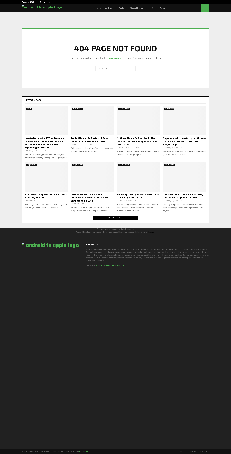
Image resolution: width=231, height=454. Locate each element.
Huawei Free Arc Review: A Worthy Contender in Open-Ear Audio (183, 196)
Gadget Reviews (137, 8)
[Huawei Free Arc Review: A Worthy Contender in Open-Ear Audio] (184, 177)
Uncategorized (77, 108)
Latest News (33, 100)
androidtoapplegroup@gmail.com (110, 265)
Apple (121, 8)
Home (98, 8)
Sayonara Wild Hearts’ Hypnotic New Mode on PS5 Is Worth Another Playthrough (184, 141)
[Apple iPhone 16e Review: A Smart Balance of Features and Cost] (92, 120)
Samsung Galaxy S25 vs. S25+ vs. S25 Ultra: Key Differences (138, 196)
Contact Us (203, 451)
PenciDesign (84, 451)
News (162, 8)
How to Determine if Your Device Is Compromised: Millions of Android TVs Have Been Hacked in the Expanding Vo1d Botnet (44, 143)
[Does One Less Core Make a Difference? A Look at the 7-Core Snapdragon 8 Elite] (92, 177)
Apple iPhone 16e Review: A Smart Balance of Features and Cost (90, 140)
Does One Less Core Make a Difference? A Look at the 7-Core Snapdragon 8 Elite (90, 197)
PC (152, 8)
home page (115, 58)
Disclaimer (192, 451)
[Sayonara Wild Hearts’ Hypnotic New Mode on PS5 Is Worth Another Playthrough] (184, 120)
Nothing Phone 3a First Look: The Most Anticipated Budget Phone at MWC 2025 (137, 141)
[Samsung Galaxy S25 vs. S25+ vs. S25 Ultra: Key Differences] (138, 177)
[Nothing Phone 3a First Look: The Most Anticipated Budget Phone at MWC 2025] (138, 120)
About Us (182, 451)
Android (109, 8)
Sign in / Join (45, 2)
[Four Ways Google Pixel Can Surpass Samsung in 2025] (46, 177)
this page (151, 232)
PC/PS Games (169, 108)
